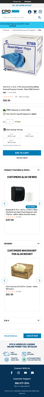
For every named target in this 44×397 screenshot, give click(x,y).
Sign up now (32, 336)
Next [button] (39, 203)
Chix (4, 92)
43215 (34, 114)
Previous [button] (5, 203)
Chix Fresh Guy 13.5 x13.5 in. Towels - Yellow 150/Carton (22, 288)
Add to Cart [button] (22, 152)
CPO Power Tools (17, 1)
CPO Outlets (27, 1)
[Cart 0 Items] (35, 12)
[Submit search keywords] (39, 17)
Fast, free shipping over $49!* (22, 5)
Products (6, 30)
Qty (4, 122)
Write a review (24, 97)
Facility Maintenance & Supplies (24, 30)
